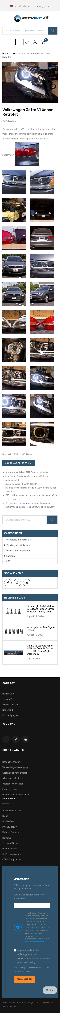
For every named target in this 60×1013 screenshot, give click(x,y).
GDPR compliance (11, 854)
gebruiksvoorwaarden (34, 942)
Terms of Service (11, 843)
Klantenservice (10, 789)
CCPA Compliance (11, 859)
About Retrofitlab (11, 810)
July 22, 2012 (9, 120)
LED (8, 561)
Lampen (10, 556)
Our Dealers (8, 821)
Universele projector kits (19, 539)
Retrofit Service (10, 832)
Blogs (5, 816)
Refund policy (9, 848)
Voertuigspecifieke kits (18, 545)
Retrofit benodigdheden (18, 550)
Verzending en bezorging (15, 767)
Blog (15, 53)
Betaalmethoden (11, 762)
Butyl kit (26, 503)
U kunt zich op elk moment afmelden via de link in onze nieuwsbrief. (31, 970)
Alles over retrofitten (13, 778)
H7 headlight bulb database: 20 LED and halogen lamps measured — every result (41, 609)
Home (5, 53)
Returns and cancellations (15, 794)
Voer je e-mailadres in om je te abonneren (29, 896)
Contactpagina (10, 715)
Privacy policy (9, 827)
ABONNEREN (24, 979)
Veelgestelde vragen (13, 783)
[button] (20, 6)
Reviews (6, 837)
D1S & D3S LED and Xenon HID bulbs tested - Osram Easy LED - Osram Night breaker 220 (40, 649)
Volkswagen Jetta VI (18, 463)
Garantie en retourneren (15, 773)
